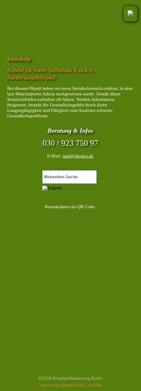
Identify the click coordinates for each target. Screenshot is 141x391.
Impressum (49, 385)
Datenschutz (73, 385)
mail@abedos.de (78, 155)
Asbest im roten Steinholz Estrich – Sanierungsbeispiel (52, 74)
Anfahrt (95, 385)
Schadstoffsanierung (71, 378)
